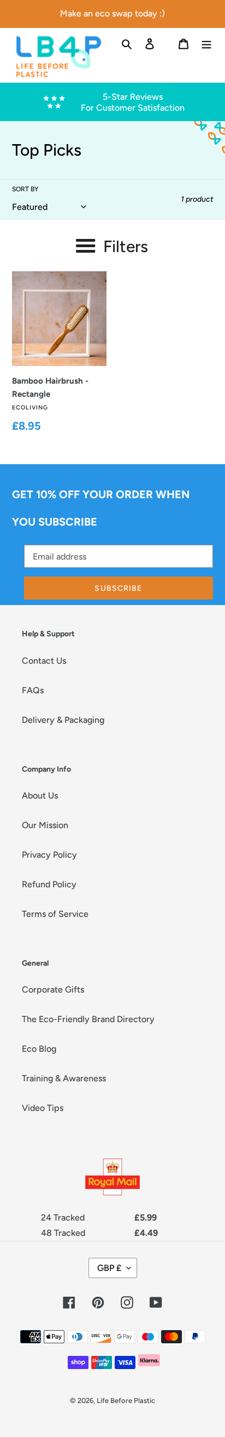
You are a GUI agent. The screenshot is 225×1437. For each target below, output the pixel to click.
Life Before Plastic (126, 1400)
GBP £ (109, 1268)
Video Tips (42, 1108)
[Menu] (206, 43)
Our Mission (45, 825)
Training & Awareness (64, 1078)
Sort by (25, 189)
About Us (40, 795)
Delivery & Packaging (63, 720)
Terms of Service (55, 914)
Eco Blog (39, 1048)
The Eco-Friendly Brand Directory (88, 1019)
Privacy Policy (49, 854)
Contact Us (44, 660)
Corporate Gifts (53, 989)
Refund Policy (49, 884)
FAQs (33, 690)
